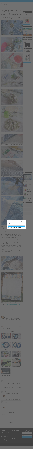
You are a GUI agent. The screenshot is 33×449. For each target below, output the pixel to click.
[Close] (26, 220)
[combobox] (16, 225)
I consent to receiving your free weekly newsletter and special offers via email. (16, 227)
